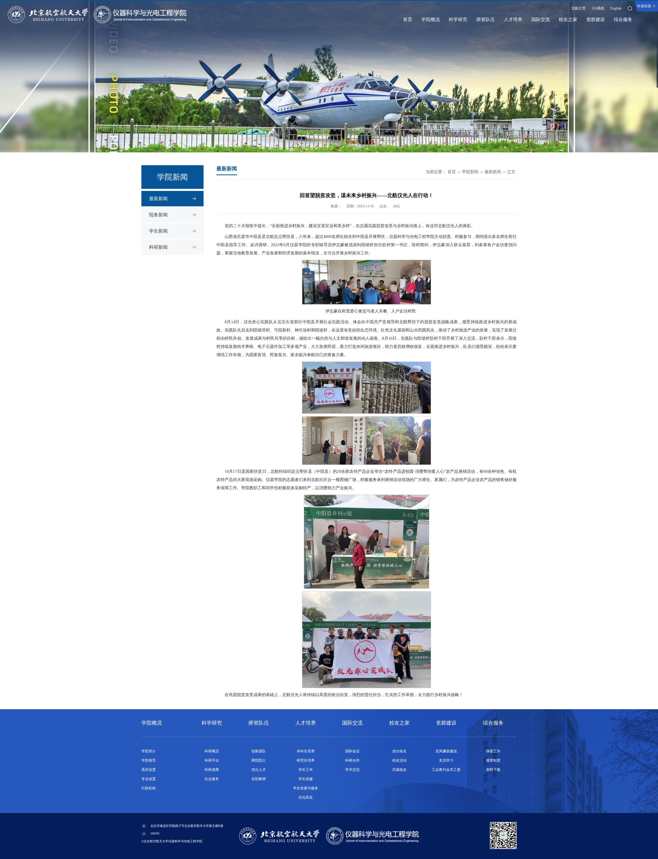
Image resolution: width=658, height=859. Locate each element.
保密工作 (493, 751)
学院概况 (430, 19)
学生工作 (305, 770)
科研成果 (212, 770)
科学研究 (458, 19)
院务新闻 (158, 214)
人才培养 (513, 19)
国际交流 (540, 19)
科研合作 (352, 760)
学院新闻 (470, 172)
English (616, 8)
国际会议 (352, 751)
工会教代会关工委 (446, 770)
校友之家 (568, 19)
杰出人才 (258, 770)
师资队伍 (485, 19)
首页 (407, 19)
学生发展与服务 (305, 788)
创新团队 (258, 751)
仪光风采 (305, 797)
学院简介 (148, 751)
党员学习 (446, 760)
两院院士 (258, 760)
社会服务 (212, 779)
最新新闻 (158, 198)
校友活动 (399, 760)
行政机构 (148, 788)
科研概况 (212, 751)
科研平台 (212, 760)
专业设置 (148, 779)
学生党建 (305, 779)
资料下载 (493, 770)
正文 (511, 172)
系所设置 (148, 770)
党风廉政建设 (446, 751)
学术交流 (352, 770)
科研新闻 (158, 247)
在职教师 (258, 779)
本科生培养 (306, 751)
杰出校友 (399, 751)
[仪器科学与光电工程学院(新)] (140, 14)
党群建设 (595, 19)
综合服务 (623, 19)
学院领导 (148, 760)
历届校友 (399, 770)
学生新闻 (158, 231)
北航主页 (578, 8)
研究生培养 (306, 760)
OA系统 (598, 8)
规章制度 (493, 760)
